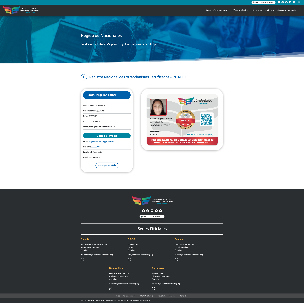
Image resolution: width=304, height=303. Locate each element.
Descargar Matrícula (107, 165)
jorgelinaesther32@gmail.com (101, 141)
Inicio (208, 10)
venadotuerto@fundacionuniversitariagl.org (97, 255)
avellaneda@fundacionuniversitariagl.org (124, 284)
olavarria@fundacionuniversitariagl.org (166, 284)
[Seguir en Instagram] (282, 2)
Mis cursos (281, 10)
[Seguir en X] (294, 2)
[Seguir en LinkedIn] (290, 2)
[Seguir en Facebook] (279, 2)
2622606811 (96, 147)
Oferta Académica (240, 10)
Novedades (257, 10)
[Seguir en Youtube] (286, 2)
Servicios (268, 10)
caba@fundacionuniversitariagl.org (140, 255)
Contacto (292, 10)
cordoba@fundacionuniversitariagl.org (189, 255)
